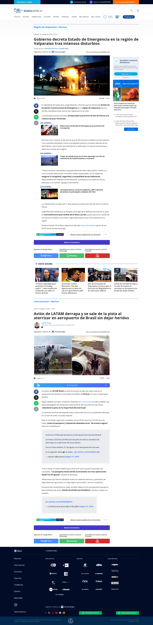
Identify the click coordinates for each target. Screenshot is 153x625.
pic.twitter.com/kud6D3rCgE (87, 452)
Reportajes (18, 598)
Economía (47, 17)
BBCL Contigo (96, 17)
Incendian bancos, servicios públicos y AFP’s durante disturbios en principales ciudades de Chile (81, 191)
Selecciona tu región (24, 2)
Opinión (74, 17)
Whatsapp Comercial (92, 613)
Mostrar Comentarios (72, 242)
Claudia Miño (64, 48)
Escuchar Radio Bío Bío (126, 2)
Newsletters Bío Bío (80, 2)
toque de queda (87, 225)
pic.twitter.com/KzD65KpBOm (59, 502)
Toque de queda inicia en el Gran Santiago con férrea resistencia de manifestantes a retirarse (82, 157)
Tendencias (65, 17)
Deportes (56, 17)
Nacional (26, 17)
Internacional (36, 17)
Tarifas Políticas (19, 612)
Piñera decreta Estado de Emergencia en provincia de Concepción (82, 127)
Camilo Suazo (46, 323)
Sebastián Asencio (51, 48)
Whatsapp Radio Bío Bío (129, 613)
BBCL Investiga (84, 17)
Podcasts (17, 17)
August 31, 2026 (72, 456)
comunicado (86, 402)
